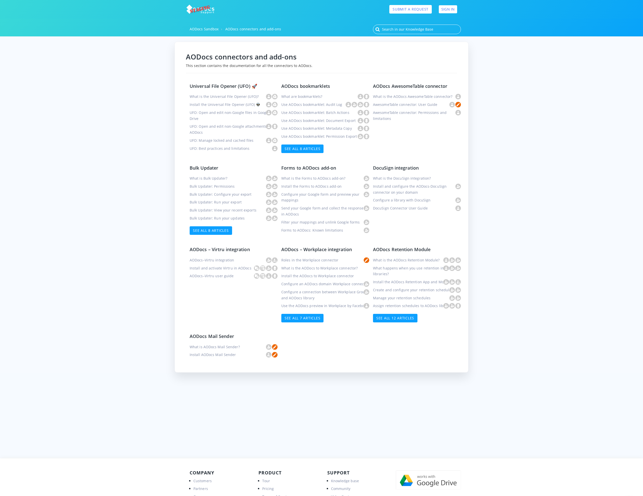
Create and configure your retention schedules (413, 290)
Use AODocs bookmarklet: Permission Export (319, 136)
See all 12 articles (395, 318)
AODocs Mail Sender (212, 336)
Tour (266, 480)
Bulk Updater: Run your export (216, 202)
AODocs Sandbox (204, 29)
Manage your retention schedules (402, 298)
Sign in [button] (448, 9)
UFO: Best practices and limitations (220, 148)
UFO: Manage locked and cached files (222, 140)
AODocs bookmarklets (305, 86)
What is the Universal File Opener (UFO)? (224, 96)
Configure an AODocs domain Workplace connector (325, 283)
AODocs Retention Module (402, 249)
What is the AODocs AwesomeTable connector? (412, 96)
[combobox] (417, 29)
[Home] (200, 9)
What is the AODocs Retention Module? (406, 260)
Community (341, 488)
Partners (200, 488)
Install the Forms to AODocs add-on (311, 186)
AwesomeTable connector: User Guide (405, 104)
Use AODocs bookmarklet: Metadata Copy (316, 128)
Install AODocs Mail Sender (213, 354)
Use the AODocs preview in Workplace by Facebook (324, 305)
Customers (202, 480)
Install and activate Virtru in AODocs (220, 268)
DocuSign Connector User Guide (400, 208)
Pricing (268, 488)
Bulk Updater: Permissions (212, 186)
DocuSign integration (396, 168)
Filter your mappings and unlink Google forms (320, 222)
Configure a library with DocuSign (402, 200)
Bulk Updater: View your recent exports (223, 210)
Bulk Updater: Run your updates (217, 218)
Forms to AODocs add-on (308, 168)
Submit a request (410, 9)
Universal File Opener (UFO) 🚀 (223, 86)
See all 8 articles (302, 148)
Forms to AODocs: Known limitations (312, 230)
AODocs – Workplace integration (316, 249)
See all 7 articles (302, 318)
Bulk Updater (204, 168)
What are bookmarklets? (301, 96)
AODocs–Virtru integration (212, 260)
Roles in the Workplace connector (309, 260)
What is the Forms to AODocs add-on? (313, 178)
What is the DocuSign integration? (402, 178)
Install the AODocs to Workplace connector (317, 275)
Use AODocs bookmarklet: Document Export (318, 120)
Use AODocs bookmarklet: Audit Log (311, 104)
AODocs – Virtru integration (220, 249)
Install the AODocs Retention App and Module (412, 281)
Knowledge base (345, 480)
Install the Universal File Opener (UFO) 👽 (225, 104)
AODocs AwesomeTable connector (410, 86)
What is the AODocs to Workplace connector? (319, 268)
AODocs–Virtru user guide (212, 275)
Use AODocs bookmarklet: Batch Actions (315, 112)
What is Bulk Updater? (208, 178)
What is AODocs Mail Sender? (215, 346)
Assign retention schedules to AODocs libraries (413, 305)
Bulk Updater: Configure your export (221, 194)
